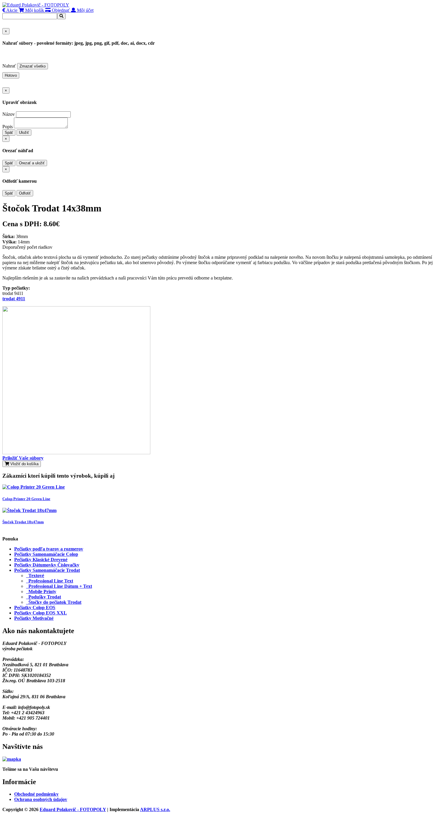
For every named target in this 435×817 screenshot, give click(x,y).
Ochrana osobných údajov (40, 799)
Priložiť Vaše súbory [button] (23, 457)
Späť (9, 132)
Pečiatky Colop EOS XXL (40, 612)
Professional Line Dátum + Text (59, 586)
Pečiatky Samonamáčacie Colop (46, 554)
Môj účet (85, 10)
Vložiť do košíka (23, 464)
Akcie (11, 10)
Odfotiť (25, 193)
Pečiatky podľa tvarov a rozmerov (48, 548)
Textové (35, 575)
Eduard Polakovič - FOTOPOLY (73, 809)
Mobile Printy (41, 591)
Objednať (60, 10)
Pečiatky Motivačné (34, 618)
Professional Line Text (49, 580)
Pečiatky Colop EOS (34, 607)
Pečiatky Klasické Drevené (40, 559)
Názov (8, 114)
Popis (7, 126)
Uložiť (24, 132)
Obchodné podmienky (36, 794)
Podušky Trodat (43, 596)
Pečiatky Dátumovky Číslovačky (46, 564)
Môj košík (34, 10)
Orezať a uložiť (32, 163)
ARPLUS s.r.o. (155, 809)
